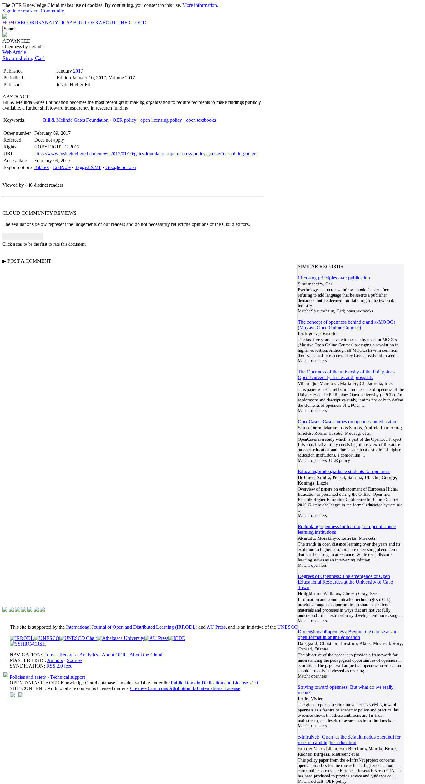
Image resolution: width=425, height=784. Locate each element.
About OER (114, 654)
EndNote (62, 167)
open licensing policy (161, 120)
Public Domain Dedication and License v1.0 (214, 682)
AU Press (216, 627)
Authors (55, 660)
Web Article (14, 52)
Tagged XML (88, 167)
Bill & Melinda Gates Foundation (76, 120)
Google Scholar (120, 167)
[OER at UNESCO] (46, 638)
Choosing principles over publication (334, 277)
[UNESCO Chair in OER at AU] (78, 638)
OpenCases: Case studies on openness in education (348, 421)
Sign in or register (19, 10)
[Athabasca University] (120, 638)
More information (199, 5)
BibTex (41, 167)
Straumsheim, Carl (23, 58)
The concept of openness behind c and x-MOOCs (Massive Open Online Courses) (346, 324)
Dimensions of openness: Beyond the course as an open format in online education (347, 634)
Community (52, 10)
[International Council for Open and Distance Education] (176, 638)
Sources (74, 660)
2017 (78, 70)
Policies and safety (28, 677)
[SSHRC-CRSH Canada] (28, 643)
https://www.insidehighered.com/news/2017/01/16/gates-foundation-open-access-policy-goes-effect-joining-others (145, 153)
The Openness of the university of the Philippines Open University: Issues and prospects (346, 374)
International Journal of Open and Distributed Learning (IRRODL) (131, 627)
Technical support (67, 677)
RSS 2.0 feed (59, 666)
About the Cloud (145, 654)
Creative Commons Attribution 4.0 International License (185, 688)
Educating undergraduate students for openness (344, 471)
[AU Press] (156, 638)
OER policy (124, 120)
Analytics (88, 654)
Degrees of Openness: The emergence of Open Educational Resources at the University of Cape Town (345, 582)
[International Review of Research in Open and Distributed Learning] (22, 638)
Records (67, 654)
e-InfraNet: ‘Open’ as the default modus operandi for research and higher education (349, 739)
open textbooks (201, 120)
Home (49, 654)
